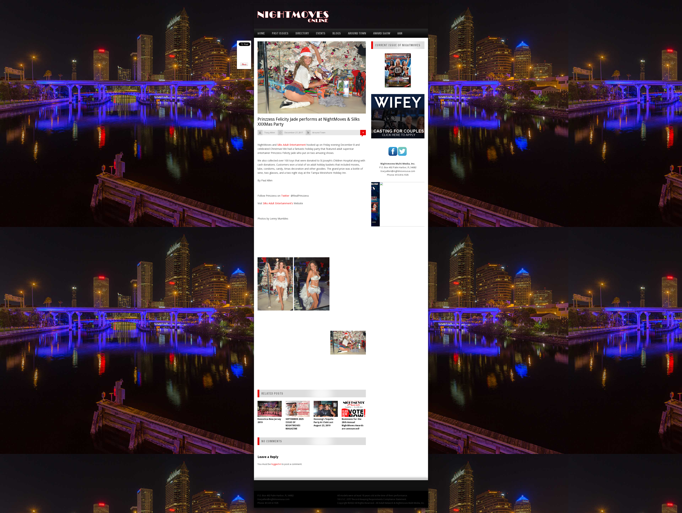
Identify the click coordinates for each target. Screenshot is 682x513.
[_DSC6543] (311, 362)
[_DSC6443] (275, 345)
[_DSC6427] (275, 341)
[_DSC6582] (275, 366)
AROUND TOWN (357, 33)
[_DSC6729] (348, 291)
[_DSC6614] (348, 369)
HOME (261, 33)
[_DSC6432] (311, 341)
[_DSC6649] (311, 374)
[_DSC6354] (275, 317)
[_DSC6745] (348, 295)
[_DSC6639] (348, 373)
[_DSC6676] (275, 283)
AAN (399, 33)
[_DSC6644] (275, 374)
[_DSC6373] (311, 321)
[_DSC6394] (348, 343)
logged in (276, 464)
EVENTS (320, 33)
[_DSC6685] (348, 258)
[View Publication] (397, 70)
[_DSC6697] (348, 275)
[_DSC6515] (348, 361)
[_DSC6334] (348, 303)
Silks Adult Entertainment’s (278, 203)
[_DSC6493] (348, 357)
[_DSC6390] (275, 329)
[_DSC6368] (348, 320)
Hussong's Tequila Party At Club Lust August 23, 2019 (323, 422)
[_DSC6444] (311, 345)
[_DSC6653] (348, 377)
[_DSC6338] (348, 312)
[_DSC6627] (311, 370)
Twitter (285, 195)
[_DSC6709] (348, 283)
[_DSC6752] (348, 299)
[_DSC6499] (311, 358)
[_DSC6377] (348, 324)
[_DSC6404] (275, 333)
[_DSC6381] (348, 328)
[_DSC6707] (348, 279)
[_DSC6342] (275, 313)
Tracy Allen (269, 132)
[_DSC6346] (311, 313)
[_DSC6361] (311, 317)
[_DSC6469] (275, 353)
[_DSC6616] (275, 370)
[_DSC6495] (275, 358)
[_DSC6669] (275, 378)
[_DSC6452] (275, 349)
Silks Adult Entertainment (291, 144)
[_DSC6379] (311, 325)
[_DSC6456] (311, 349)
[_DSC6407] (311, 333)
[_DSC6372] (275, 321)
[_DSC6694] (348, 271)
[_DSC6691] (348, 263)
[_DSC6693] (348, 267)
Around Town (318, 132)
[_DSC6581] (348, 365)
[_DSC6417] (311, 337)
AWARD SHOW (381, 33)
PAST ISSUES (280, 33)
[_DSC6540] (275, 362)
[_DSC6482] (311, 353)
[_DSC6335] (348, 307)
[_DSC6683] (311, 283)
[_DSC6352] (348, 316)
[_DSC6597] (311, 366)
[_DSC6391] (311, 329)
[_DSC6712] (348, 287)
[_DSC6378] (275, 325)
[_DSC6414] (275, 337)
